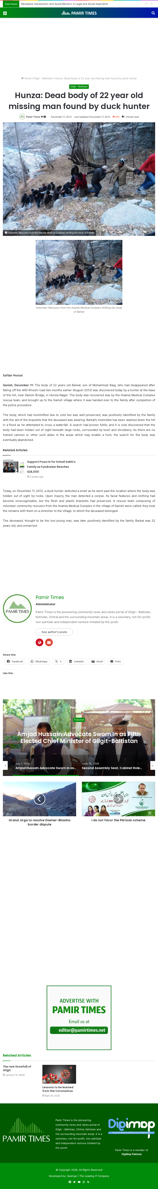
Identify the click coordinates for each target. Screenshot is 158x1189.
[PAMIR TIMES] (79, 12)
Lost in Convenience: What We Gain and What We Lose (54, 3)
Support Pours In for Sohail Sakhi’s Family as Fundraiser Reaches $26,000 (51, 467)
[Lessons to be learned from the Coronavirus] (59, 1074)
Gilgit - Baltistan (43, 78)
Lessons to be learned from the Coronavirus (57, 1089)
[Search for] (153, 14)
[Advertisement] (79, 47)
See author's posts (54, 632)
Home (27, 78)
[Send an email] (45, 116)
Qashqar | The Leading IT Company (88, 1175)
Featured (79, 719)
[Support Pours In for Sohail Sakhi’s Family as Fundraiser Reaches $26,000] (13, 466)
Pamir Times (33, 116)
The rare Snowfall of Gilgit (17, 1068)
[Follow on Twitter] (42, 116)
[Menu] (5, 14)
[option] (79, 737)
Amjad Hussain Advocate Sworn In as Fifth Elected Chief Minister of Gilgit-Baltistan (79, 737)
